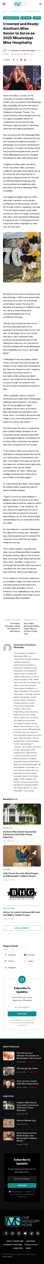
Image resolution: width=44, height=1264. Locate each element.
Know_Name (7, 1257)
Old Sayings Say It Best (27, 1068)
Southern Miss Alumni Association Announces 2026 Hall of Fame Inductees (19, 834)
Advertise (30, 1241)
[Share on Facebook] (13, 60)
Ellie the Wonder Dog (26, 1120)
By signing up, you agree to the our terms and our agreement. (22, 1022)
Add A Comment (22, 928)
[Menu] (4, 4)
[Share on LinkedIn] (25, 60)
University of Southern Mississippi (23, 50)
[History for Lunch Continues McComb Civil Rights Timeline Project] (22, 894)
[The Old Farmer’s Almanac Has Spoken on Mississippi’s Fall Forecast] (8, 1056)
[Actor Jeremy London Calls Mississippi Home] (8, 1084)
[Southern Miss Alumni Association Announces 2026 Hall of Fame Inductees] (22, 814)
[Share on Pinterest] (21, 60)
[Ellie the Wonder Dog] (8, 1123)
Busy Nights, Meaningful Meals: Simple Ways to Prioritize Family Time (32, 628)
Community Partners (12, 1245)
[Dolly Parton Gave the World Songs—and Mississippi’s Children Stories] (22, 855)
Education (26, 18)
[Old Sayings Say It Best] (8, 1071)
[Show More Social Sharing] (30, 60)
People (37, 18)
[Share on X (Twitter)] (17, 60)
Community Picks (11, 18)
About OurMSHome (15, 1241)
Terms (28, 1248)
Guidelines (18, 1248)
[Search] (40, 4)
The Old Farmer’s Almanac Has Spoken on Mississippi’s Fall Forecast (29, 1055)
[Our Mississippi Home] (22, 4)
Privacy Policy (29, 1023)
